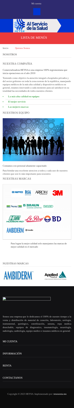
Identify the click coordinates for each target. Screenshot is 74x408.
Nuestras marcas (16, 263)
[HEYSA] (37, 25)
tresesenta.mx (60, 394)
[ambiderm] (18, 275)
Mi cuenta (10, 341)
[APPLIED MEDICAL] (55, 275)
